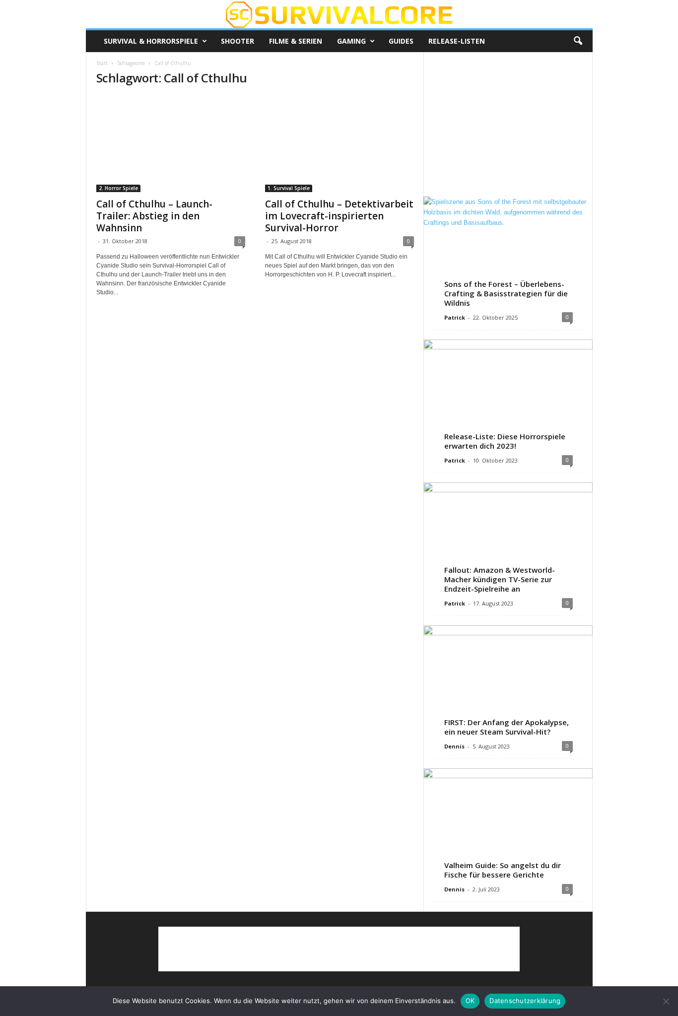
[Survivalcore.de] (339, 14)
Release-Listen (456, 41)
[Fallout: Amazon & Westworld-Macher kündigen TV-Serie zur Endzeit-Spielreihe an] (508, 537)
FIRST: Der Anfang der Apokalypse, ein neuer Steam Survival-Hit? (506, 727)
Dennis (454, 746)
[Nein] (666, 1001)
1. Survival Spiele (289, 188)
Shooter (237, 41)
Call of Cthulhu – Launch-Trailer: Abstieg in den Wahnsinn (154, 216)
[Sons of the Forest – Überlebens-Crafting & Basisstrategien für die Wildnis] (508, 251)
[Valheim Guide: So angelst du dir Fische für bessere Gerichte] (508, 823)
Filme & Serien (295, 41)
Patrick (454, 317)
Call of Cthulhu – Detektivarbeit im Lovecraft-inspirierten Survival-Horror (339, 216)
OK (470, 1001)
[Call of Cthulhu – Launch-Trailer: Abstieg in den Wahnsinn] (170, 144)
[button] (578, 41)
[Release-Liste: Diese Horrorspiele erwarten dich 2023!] (508, 394)
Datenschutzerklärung (524, 1001)
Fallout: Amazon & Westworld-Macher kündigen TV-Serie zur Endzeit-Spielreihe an (499, 579)
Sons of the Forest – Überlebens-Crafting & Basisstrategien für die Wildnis (506, 293)
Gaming (351, 41)
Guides (401, 41)
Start (102, 63)
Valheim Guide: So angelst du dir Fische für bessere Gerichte (502, 870)
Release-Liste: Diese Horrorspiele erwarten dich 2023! (504, 441)
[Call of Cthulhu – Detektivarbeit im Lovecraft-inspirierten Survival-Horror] (339, 144)
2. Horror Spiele (118, 188)
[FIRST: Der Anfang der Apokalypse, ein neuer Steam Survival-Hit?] (508, 680)
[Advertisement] (507, 124)
